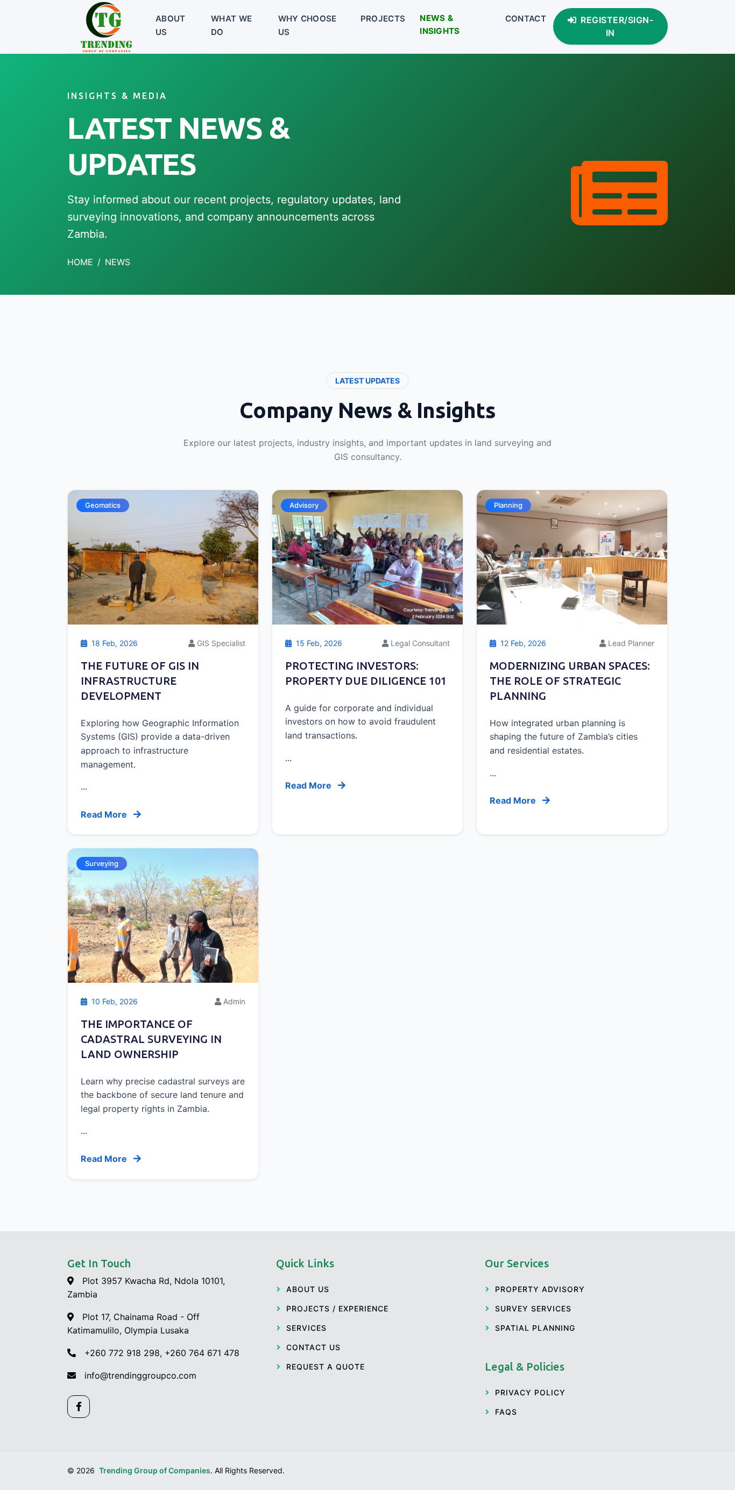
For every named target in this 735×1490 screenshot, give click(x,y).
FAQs (506, 1411)
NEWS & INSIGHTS (440, 24)
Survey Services (533, 1308)
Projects (383, 19)
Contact (525, 19)
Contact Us (313, 1347)
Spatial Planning (535, 1327)
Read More (105, 814)
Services (306, 1327)
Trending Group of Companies (154, 1470)
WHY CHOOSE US (307, 25)
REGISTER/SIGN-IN (617, 27)
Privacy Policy (530, 1392)
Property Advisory (540, 1289)
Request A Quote (325, 1366)
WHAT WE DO (231, 25)
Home (80, 262)
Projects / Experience (337, 1308)
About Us (171, 25)
